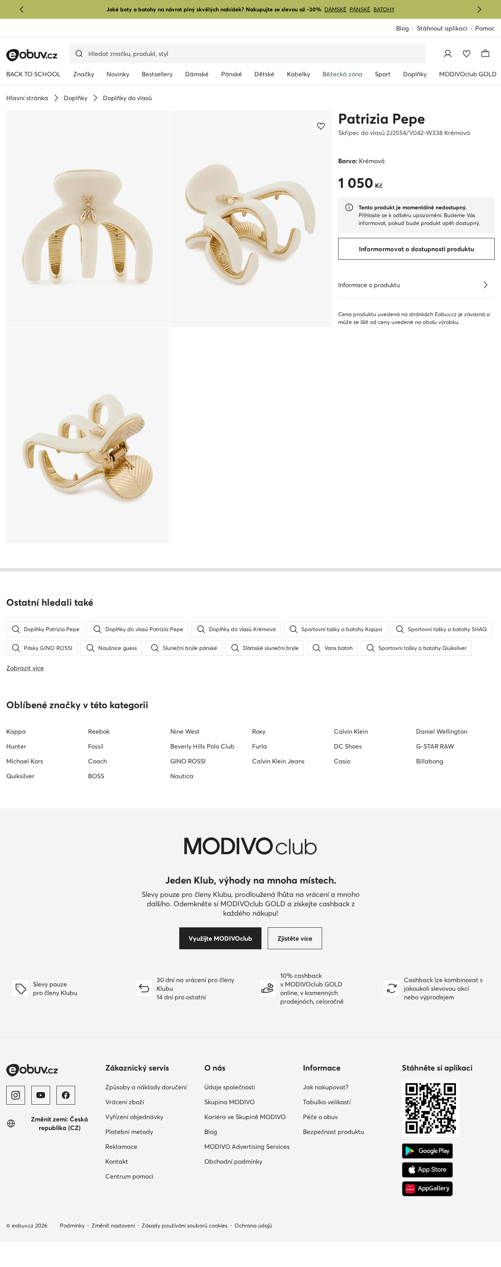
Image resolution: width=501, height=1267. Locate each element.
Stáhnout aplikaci (442, 28)
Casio (342, 761)
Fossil (95, 746)
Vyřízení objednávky (134, 1117)
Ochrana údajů (253, 1225)
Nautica (181, 776)
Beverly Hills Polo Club (202, 746)
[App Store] (427, 1170)
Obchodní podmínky (233, 1161)
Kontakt (116, 1161)
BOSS (96, 776)
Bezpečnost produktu (333, 1132)
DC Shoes (348, 746)
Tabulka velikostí (327, 1102)
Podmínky (72, 1225)
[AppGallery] (427, 1189)
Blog (402, 28)
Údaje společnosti (229, 1087)
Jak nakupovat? (325, 1087)
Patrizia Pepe (381, 118)
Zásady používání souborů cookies (184, 1225)
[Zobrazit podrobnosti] (485, 284)
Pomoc (485, 28)
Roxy (258, 731)
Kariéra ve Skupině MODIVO (245, 1117)
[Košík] (485, 53)
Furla (259, 746)
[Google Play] (427, 1151)
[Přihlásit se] (447, 53)
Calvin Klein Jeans (278, 761)
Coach (97, 761)
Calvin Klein (351, 731)
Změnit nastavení (113, 1225)
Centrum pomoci (129, 1176)
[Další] (479, 9)
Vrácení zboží (124, 1102)
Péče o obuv (320, 1117)
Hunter (16, 746)
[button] (87, 218)
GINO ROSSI (187, 761)
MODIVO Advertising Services (247, 1146)
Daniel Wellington (441, 731)
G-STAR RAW (435, 746)
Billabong (429, 761)
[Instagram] (15, 1095)
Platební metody (129, 1132)
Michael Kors (24, 761)
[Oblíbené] (466, 53)
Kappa (16, 731)
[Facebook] (65, 1095)
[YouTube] (40, 1095)
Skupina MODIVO (229, 1102)
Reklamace (121, 1146)
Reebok (99, 731)
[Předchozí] (22, 9)
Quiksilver (20, 776)
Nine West (185, 731)
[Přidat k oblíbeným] (322, 126)
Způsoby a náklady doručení (146, 1087)
